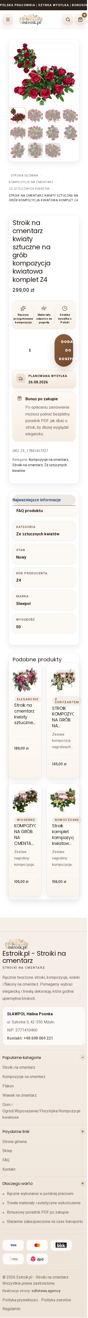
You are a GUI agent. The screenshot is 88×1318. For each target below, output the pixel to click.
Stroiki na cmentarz (27, 465)
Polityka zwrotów (56, 1300)
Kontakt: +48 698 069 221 (30, 1038)
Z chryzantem (67, 700)
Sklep (7, 1150)
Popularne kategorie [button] (21, 1057)
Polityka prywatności (20, 1300)
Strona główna (24, 175)
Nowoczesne (67, 820)
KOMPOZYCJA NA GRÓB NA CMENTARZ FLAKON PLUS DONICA (25, 834)
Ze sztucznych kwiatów (29, 188)
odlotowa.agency (46, 1291)
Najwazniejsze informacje (36, 499)
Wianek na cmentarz (19, 1095)
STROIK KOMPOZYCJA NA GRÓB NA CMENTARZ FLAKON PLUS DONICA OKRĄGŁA (63, 717)
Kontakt (8, 1169)
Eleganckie (27, 699)
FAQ (6, 1160)
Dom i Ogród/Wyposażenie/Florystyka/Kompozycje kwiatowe (41, 1111)
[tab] (44, 500)
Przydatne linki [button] (15, 1131)
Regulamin (11, 1308)
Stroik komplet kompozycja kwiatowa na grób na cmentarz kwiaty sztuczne (63, 834)
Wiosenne (26, 820)
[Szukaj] (67, 19)
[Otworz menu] (7, 19)
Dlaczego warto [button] (17, 1183)
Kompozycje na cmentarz (31, 182)
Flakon (8, 1086)
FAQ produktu (29, 510)
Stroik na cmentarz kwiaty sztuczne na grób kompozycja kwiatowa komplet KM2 (25, 714)
